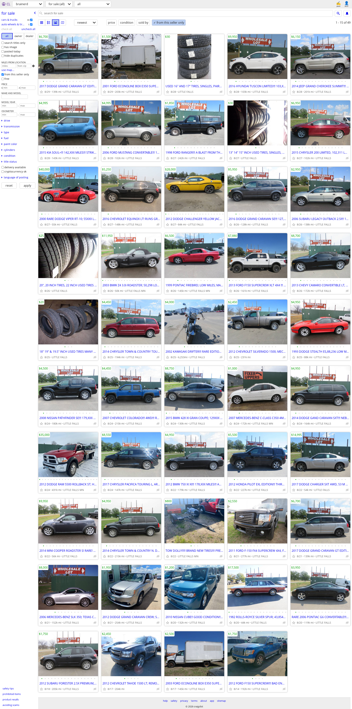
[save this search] (347, 13)
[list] (41, 22)
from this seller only (16, 74)
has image (10, 47)
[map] (62, 22)
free (6, 78)
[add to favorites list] (41, 92)
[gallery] (55, 22)
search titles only (14, 43)
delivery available (15, 167)
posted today (12, 51)
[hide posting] (95, 92)
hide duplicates (13, 55)
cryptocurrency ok (15, 171)
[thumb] (48, 22)
